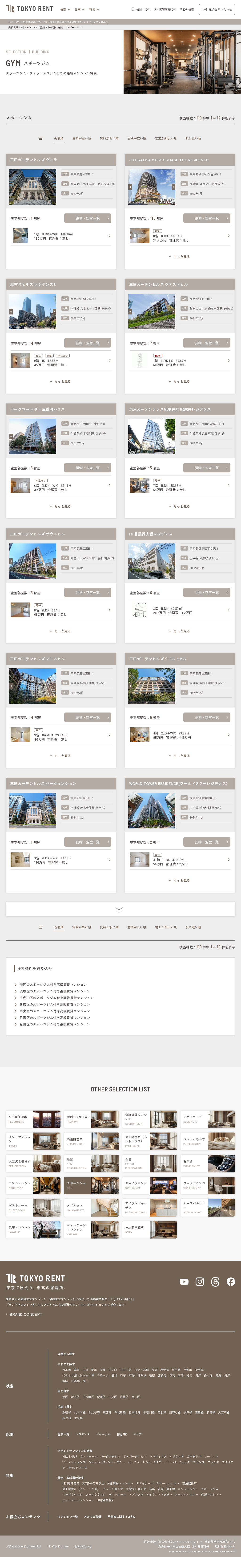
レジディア (177, 1456)
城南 (172, 1375)
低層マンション (211, 1494)
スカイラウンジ (72, 1494)
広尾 (85, 1370)
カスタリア (194, 1456)
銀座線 (66, 1412)
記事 (78, 9)
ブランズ (199, 1462)
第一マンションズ (74, 1462)
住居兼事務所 (106, 1500)
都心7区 (122, 1434)
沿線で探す (65, 1406)
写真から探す (66, 1354)
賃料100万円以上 (93, 1483)
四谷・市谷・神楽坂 (133, 1375)
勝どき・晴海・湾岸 (217, 1375)
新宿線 (211, 1412)
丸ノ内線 (79, 1412)
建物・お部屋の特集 (71, 1478)
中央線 (78, 1418)
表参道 (164, 1370)
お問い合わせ (83, 1546)
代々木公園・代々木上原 (78, 1375)
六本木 (66, 1370)
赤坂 (103, 1370)
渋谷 (154, 1370)
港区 (65, 1397)
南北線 (161, 1412)
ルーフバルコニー (186, 1494)
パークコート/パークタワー (146, 1462)
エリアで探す (66, 1364)
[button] (130, 187)
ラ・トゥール (88, 1456)
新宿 (152, 1375)
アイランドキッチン (159, 1494)
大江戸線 (224, 1412)
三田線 (199, 1412)
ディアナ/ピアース (74, 1468)
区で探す (63, 1391)
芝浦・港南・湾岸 (189, 1375)
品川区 (136, 1397)
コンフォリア (158, 1456)
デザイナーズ (144, 1483)
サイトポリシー (58, 1546)
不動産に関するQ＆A (121, 1517)
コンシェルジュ (188, 1489)
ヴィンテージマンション (78, 1500)
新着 (161, 1489)
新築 (152, 1489)
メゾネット (136, 1494)
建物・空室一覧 (88, 218)
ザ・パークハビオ (135, 1456)
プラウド (213, 1462)
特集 (92, 9)
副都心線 (175, 1412)
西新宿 (162, 1375)
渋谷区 (75, 1397)
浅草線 (188, 1412)
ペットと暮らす (113, 1489)
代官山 (187, 1370)
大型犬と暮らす (136, 1489)
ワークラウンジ (95, 1494)
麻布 (77, 1370)
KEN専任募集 (70, 1483)
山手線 (66, 1418)
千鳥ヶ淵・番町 (107, 1375)
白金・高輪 (141, 1370)
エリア (137, 1434)
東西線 (107, 1412)
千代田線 (120, 1412)
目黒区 (124, 1397)
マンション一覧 (68, 1517)
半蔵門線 (149, 1412)
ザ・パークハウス (178, 1462)
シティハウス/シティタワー (106, 1462)
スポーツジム (209, 1489)
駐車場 (170, 1489)
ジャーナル (103, 1434)
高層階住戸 (189, 1483)
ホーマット (211, 1456)
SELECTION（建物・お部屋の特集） (45, 27)
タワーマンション (168, 1483)
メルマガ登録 (92, 1517)
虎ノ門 (112, 1370)
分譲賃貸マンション (120, 1483)
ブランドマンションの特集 (75, 1451)
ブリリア (227, 1462)
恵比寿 (176, 1370)
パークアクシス (110, 1456)
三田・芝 (126, 1370)
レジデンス (82, 1434)
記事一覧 (63, 1434)
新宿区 (101, 1397)
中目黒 (199, 1370)
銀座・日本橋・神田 (75, 1381)
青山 (94, 1370)
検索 (63, 9)
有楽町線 (134, 1412)
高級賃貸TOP (15, 27)
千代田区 (88, 1397)
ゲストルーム (117, 1494)
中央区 (112, 1397)
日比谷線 (94, 1412)
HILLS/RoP (69, 1456)
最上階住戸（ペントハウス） (81, 1489)
